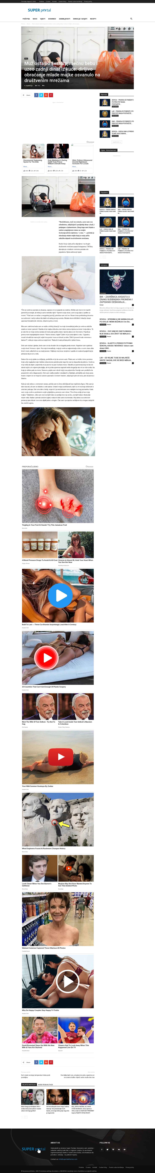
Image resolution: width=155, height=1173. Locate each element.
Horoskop (49, 1104)
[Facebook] (102, 1150)
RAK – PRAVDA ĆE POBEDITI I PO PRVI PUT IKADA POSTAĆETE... (125, 231)
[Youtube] (124, 1150)
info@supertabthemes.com (68, 1159)
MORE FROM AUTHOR (45, 1085)
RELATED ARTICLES (29, 1085)
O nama (48, 1)
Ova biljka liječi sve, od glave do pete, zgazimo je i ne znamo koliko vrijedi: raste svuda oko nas (78, 1076)
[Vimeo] (113, 1150)
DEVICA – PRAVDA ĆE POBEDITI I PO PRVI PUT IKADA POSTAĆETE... (123, 102)
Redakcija (29, 85)
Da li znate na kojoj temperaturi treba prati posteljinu (35, 1076)
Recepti (93, 19)
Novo (35, 19)
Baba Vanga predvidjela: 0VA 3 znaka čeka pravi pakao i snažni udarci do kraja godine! (31, 1109)
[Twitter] (107, 1150)
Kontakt (54, 1)
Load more (116, 142)
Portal (101, 305)
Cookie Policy (62, 1)
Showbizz (52, 19)
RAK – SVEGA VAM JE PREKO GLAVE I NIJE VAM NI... (126, 211)
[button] (131, 19)
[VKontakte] (119, 1150)
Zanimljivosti (64, 19)
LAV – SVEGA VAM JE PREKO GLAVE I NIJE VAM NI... (108, 231)
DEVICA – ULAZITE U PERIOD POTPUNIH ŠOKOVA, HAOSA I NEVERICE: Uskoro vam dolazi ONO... (116, 345)
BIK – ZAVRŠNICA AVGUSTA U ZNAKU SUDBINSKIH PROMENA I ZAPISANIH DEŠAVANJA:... (116, 299)
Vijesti (42, 19)
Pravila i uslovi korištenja (75, 1)
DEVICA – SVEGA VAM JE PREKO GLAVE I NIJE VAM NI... (108, 211)
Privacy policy (88, 1)
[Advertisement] (58, 118)
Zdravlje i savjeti (80, 19)
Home (23, 24)
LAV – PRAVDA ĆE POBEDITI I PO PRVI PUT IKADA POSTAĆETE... (125, 250)
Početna (41, 1)
